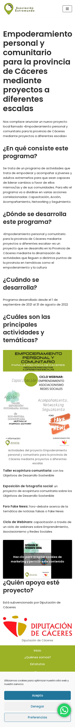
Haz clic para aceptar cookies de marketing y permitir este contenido (37, 559)
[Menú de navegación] (67, 8)
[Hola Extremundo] (19, 9)
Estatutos (37, 664)
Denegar (37, 706)
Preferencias (37, 717)
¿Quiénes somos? (37, 657)
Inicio (37, 650)
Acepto (37, 695)
